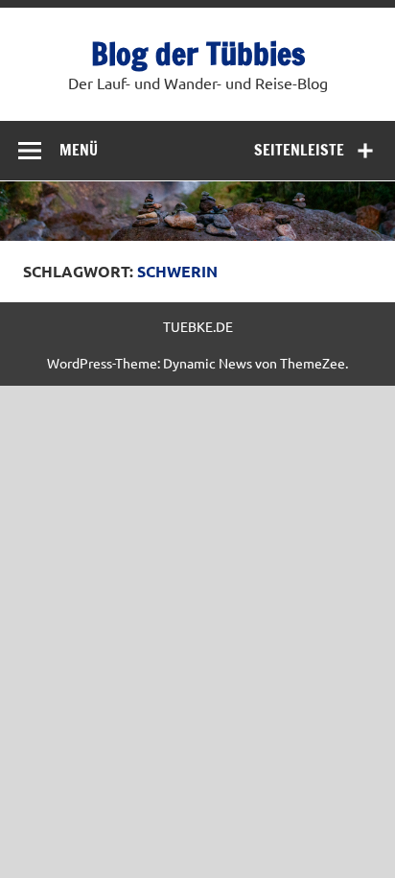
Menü (78, 149)
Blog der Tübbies (198, 54)
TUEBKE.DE (198, 326)
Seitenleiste (299, 149)
